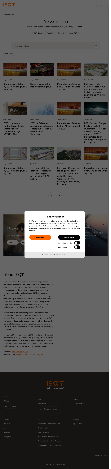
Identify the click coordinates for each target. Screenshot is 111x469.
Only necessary (69, 237)
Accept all (40, 237)
